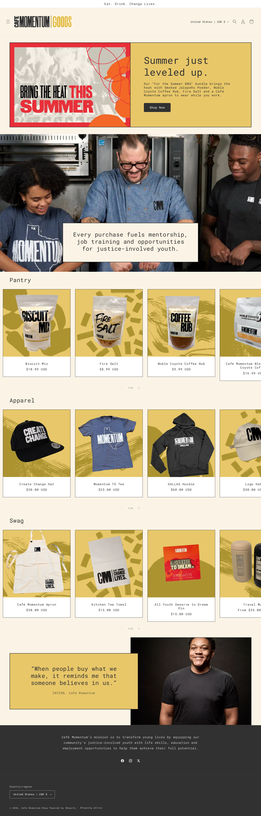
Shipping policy (91, 807)
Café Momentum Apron (36, 604)
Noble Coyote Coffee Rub (181, 364)
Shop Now (157, 107)
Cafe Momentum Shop (34, 807)
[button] (8, 21)
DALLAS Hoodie (181, 484)
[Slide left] (122, 388)
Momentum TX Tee (109, 484)
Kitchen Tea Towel (109, 604)
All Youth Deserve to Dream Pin (181, 606)
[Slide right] (139, 388)
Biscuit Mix (36, 364)
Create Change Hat (36, 484)
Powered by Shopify (62, 807)
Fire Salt (109, 364)
